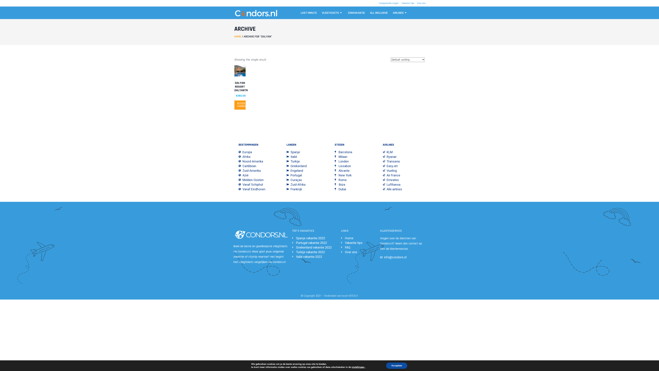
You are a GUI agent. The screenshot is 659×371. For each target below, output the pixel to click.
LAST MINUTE (309, 13)
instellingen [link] (358, 367)
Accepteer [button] (396, 365)
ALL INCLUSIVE (379, 13)
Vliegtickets (330, 13)
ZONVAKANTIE (356, 13)
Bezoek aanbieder (241, 105)
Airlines (398, 13)
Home (237, 36)
